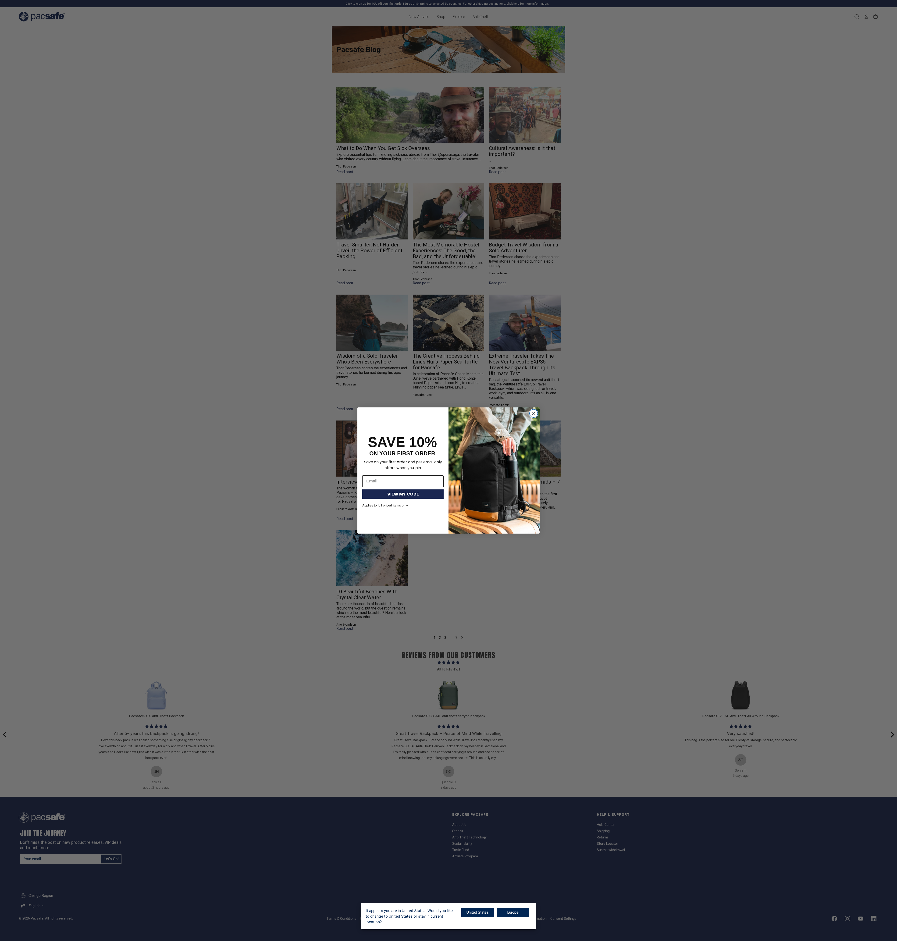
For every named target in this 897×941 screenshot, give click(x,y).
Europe (513, 912)
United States (477, 912)
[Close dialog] (534, 413)
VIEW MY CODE (403, 494)
